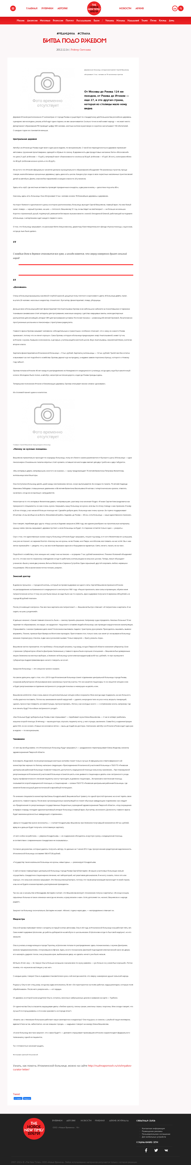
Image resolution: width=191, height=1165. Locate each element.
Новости (125, 8)
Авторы (62, 8)
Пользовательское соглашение (156, 1133)
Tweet (16, 1094)
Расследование (83, 20)
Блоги (96, 20)
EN (175, 8)
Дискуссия (32, 20)
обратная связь (145, 1120)
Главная (31, 8)
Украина (109, 20)
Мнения (100, 1120)
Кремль (162, 20)
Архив (139, 8)
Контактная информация (153, 1128)
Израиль (120, 20)
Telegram (27, 1098)
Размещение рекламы (152, 1131)
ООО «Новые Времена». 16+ (66, 1127)
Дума (171, 20)
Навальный (133, 20)
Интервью (45, 20)
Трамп (145, 20)
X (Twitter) (18, 1098)
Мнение (21, 20)
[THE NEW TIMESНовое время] (94, 8)
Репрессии (58, 20)
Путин (153, 20)
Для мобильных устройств (154, 1136)
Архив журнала (119, 1120)
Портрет (70, 20)
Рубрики (47, 8)
